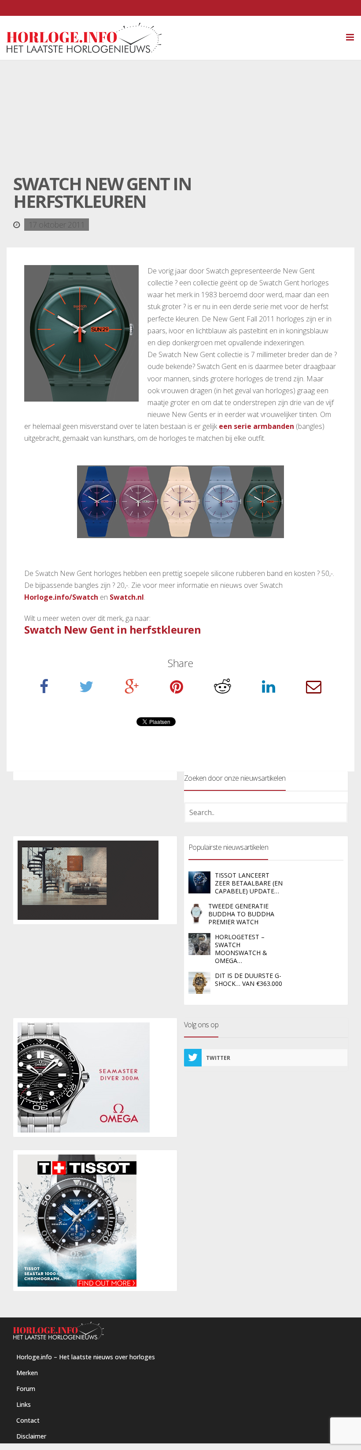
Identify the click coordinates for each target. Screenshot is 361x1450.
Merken (27, 1373)
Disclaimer (31, 1436)
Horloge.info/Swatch (61, 597)
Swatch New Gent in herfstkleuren (112, 629)
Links (23, 1404)
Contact (28, 1420)
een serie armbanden (256, 426)
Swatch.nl (127, 597)
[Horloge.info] (180, 38)
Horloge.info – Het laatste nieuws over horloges (85, 1357)
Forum (25, 1388)
